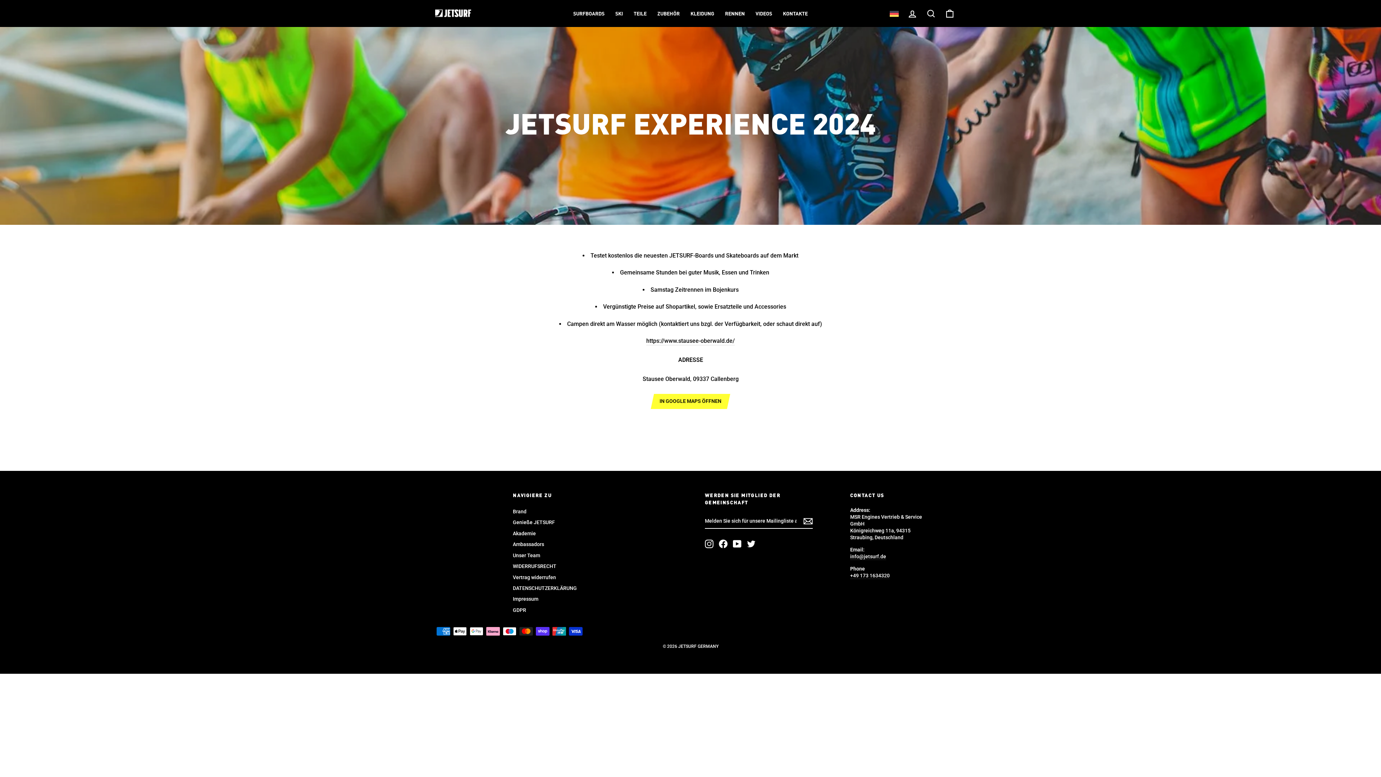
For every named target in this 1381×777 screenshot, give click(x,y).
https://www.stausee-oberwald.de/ (690, 340)
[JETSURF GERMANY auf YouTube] (737, 544)
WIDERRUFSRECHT (534, 566)
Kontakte (795, 14)
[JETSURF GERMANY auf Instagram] (709, 544)
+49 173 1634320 (870, 575)
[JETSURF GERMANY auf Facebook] (723, 544)
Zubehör (668, 14)
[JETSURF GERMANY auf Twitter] (751, 544)
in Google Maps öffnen (690, 401)
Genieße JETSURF (534, 522)
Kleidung (702, 14)
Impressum (525, 599)
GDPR (519, 610)
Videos (764, 14)
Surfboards (589, 14)
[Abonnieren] (808, 521)
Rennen (735, 14)
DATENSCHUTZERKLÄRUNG (545, 588)
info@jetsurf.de (868, 556)
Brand (520, 511)
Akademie (524, 533)
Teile (640, 14)
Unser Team (526, 555)
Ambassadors (528, 544)
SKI (619, 14)
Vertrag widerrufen (534, 577)
